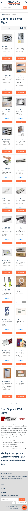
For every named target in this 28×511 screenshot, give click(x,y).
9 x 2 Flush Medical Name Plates (20, 263)
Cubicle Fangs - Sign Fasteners (20, 322)
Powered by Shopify (14, 508)
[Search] (25, 7)
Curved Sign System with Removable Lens (7, 263)
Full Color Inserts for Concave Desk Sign (6, 353)
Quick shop (7, 55)
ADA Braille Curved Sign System (20, 112)
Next (17, 404)
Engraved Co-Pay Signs (6, 201)
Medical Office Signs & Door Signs (20, 142)
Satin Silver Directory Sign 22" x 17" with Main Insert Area (7, 79)
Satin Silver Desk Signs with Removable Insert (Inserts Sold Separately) (7, 232)
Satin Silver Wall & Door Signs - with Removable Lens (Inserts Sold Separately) (20, 81)
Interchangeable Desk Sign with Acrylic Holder (7, 323)
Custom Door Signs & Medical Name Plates (21, 49)
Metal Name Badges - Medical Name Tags (21, 201)
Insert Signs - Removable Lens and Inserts (20, 231)
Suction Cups (19, 292)
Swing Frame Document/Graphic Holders (20, 354)
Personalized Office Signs (6, 112)
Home (2, 14)
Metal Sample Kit (20, 383)
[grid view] (21, 28)
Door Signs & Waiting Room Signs (20, 171)
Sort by (8, 28)
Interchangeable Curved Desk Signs (6, 292)
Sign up (22, 499)
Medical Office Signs (6, 51)
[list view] (25, 28)
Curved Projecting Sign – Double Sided (6, 171)
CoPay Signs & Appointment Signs (6, 142)
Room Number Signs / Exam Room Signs (7, 49)
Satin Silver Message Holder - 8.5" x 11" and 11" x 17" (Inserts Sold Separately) (7, 386)
